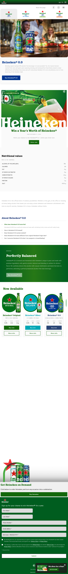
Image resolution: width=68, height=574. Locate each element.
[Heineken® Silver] (33, 303)
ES (62, 2)
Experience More (34, 572)
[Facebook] (53, 7)
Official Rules (36, 544)
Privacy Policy (43, 541)
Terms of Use (34, 541)
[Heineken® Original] (12, 303)
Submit (34, 556)
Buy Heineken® (34, 569)
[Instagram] (58, 7)
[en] (4, 2)
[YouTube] (63, 7)
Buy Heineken (34, 494)
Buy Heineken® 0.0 (11, 78)
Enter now (34, 142)
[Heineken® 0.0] (54, 303)
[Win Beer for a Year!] (42, 568)
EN (59, 2)
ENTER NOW (53, 569)
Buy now (11, 327)
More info (11, 333)
